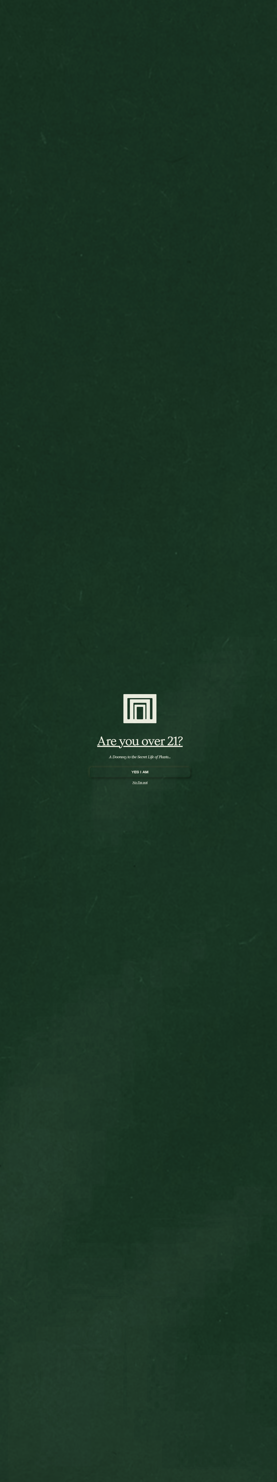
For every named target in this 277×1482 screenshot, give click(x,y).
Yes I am (139, 772)
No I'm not (140, 782)
